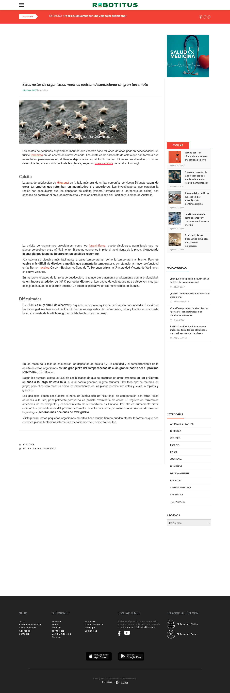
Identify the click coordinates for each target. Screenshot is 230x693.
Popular (178, 145)
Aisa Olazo (44, 90)
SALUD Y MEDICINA (180, 487)
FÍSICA (173, 452)
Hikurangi (63, 182)
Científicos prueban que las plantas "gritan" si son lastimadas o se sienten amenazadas (189, 311)
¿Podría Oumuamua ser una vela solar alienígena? (94, 15)
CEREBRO (175, 438)
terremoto (37, 155)
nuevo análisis (104, 163)
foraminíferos (97, 245)
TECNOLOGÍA (177, 501)
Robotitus (175, 480)
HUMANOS (176, 466)
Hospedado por (109, 682)
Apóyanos (24, 631)
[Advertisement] (90, 53)
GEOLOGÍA (28, 444)
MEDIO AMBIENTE (179, 473)
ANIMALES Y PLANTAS (182, 424)
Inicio (22, 621)
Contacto (24, 634)
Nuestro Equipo (28, 627)
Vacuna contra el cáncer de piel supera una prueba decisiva (196, 156)
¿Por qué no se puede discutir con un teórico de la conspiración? (189, 280)
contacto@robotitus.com (141, 627)
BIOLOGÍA (175, 431)
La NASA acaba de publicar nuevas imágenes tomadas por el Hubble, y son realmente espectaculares (188, 330)
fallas (27, 448)
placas (37, 448)
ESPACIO (174, 445)
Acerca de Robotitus (30, 624)
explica (44, 267)
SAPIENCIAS (176, 494)
